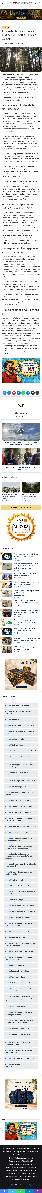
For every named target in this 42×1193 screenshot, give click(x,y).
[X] (22, 416)
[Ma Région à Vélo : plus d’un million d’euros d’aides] (11, 487)
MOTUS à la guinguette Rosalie (22, 951)
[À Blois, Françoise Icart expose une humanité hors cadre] (7, 649)
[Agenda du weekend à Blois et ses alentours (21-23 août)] (7, 584)
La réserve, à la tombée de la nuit (23, 751)
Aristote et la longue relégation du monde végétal (29, 496)
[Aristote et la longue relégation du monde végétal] (31, 487)
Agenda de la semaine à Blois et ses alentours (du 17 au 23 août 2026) (26, 631)
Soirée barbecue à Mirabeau (21, 917)
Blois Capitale (8, 43)
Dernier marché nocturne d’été (22, 906)
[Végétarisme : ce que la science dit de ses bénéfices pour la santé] (7, 641)
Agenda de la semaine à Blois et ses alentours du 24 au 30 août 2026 (26, 556)
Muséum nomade (17, 739)
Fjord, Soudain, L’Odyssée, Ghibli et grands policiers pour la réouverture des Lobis (27, 612)
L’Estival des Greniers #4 (20, 983)
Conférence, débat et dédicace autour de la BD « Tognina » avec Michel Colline (20, 999)
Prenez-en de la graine (19, 832)
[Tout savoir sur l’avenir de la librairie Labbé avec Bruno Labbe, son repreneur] (7, 603)
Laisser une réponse (21, 507)
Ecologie (6, 27)
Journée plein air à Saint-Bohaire (23, 971)
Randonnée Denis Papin (20, 1028)
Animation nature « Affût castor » (23, 826)
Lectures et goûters (18, 787)
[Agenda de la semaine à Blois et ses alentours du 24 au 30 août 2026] (7, 556)
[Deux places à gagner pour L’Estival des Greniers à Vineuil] (7, 622)
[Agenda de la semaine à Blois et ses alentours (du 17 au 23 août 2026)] (7, 631)
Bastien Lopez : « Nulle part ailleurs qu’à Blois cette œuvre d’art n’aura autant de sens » (27, 593)
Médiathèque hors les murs (21, 800)
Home (11, 1158)
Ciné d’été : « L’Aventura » (21, 812)
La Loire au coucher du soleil (21, 806)
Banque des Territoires (12, 124)
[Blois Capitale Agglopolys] (19, 3)
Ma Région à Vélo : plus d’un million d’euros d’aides (9, 496)
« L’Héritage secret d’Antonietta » (23, 781)
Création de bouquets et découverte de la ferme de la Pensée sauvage (19, 856)
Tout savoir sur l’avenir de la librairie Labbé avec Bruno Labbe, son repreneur (26, 603)
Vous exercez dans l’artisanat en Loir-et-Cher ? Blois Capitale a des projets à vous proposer (27, 566)
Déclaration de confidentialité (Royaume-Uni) (21, 1167)
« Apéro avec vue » (18, 937)
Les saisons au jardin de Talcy (22, 1058)
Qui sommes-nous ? (11, 1176)
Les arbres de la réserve (20, 705)
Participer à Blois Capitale (28, 1176)
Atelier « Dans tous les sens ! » (22, 725)
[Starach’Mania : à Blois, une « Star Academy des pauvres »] (7, 576)
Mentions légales (11, 1170)
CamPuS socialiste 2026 (20, 931)
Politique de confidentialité (24, 1158)
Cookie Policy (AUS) (14, 1173)
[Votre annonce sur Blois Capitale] (21, 370)
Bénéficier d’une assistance (21, 1180)
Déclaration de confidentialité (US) (21, 1164)
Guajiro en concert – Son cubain (23, 911)
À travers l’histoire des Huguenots (23, 886)
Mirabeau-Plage (17, 745)
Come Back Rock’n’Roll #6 (21, 1007)
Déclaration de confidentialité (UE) (21, 1161)
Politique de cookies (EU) (27, 1170)
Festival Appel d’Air (18, 977)
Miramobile (15, 719)
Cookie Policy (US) (28, 1173)
